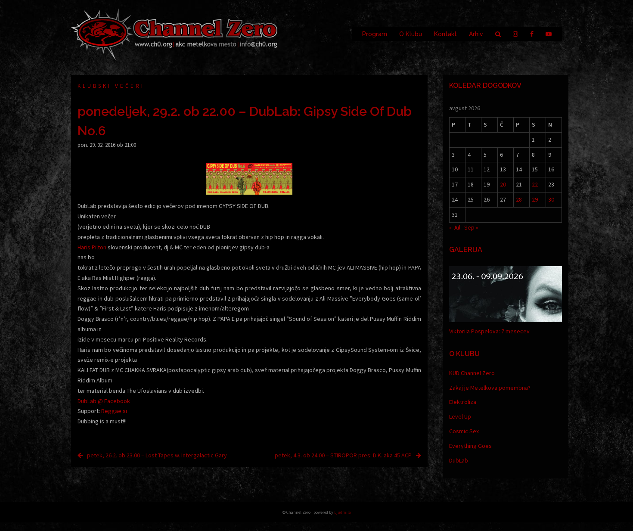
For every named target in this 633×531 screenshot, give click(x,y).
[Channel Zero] (174, 33)
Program (374, 34)
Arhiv (476, 34)
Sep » (471, 227)
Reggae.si (114, 411)
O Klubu (410, 34)
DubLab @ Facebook (104, 401)
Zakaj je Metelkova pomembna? (490, 387)
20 (503, 184)
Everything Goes (470, 446)
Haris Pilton (92, 247)
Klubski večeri (111, 86)
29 (535, 199)
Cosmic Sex (464, 431)
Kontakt (445, 34)
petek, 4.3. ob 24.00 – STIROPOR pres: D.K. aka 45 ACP (343, 455)
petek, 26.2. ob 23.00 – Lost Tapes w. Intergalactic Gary (157, 455)
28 (519, 199)
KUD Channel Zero (472, 373)
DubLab (458, 460)
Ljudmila (342, 512)
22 (535, 184)
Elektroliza (462, 402)
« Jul (454, 227)
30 (551, 199)
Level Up (460, 416)
